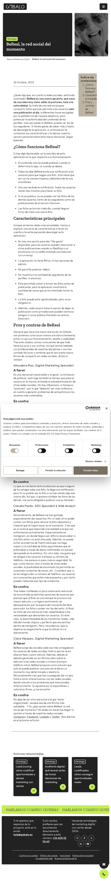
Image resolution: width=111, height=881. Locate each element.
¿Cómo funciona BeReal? (90, 88)
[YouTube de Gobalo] (88, 844)
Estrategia (12, 39)
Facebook (32, 716)
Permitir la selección (55, 470)
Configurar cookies (28, 855)
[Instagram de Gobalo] (77, 838)
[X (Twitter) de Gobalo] (91, 838)
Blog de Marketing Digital (18, 59)
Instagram (19, 716)
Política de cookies (49, 855)
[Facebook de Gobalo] (84, 838)
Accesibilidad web (44, 858)
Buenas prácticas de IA (66, 858)
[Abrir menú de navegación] (103, 6)
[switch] (42, 450)
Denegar (20, 470)
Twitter (56, 716)
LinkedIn (44, 716)
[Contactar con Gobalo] (104, 864)
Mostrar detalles (94, 461)
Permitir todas (91, 470)
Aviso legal (65, 855)
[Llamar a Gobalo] (104, 874)
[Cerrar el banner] (107, 408)
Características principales (94, 96)
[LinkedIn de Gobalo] (81, 844)
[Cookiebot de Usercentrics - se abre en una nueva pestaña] (87, 408)
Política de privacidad (82, 855)
